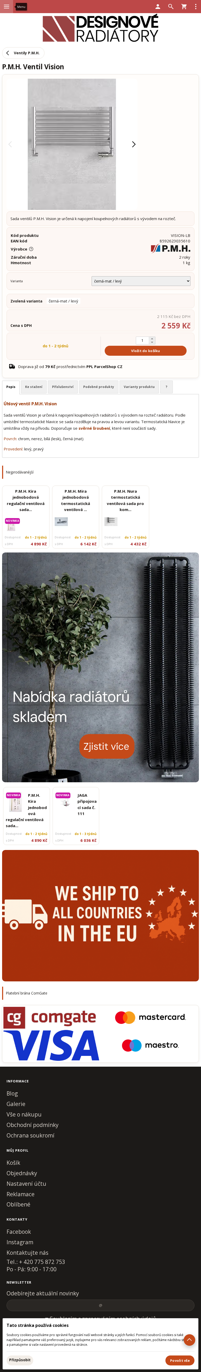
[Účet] (157, 6)
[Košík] (184, 6)
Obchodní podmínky (33, 1125)
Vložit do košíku (145, 350)
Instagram (20, 1242)
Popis (10, 387)
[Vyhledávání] (170, 6)
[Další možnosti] (196, 6)
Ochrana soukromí (30, 1135)
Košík (13, 1162)
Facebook (19, 1231)
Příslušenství (63, 387)
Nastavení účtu (26, 1183)
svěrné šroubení (94, 428)
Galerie (16, 1104)
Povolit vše (180, 1360)
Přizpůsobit (20, 1359)
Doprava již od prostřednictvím (70, 366)
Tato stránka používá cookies (38, 1325)
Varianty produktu (139, 387)
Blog (12, 1093)
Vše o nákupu (24, 1114)
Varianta (16, 281)
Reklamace (21, 1194)
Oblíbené (18, 1204)
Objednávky (22, 1173)
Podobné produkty (98, 387)
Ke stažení (33, 387)
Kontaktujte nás (27, 1252)
